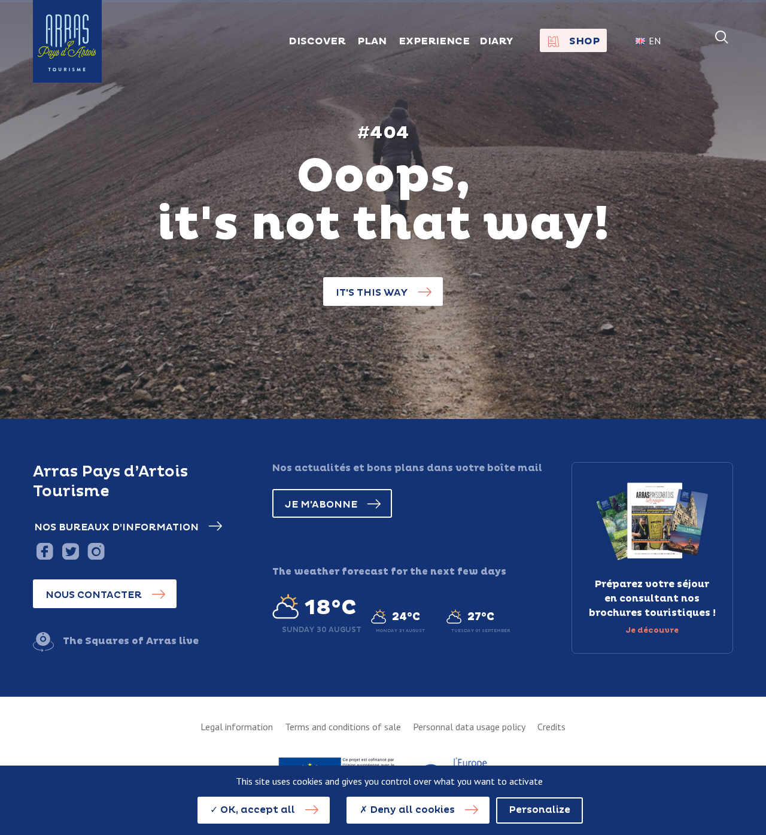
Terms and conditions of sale (343, 727)
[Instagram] (96, 551)
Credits (551, 727)
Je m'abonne (321, 505)
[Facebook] (44, 551)
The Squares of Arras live (131, 641)
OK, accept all (256, 810)
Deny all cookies (411, 810)
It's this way (372, 293)
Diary (496, 41)
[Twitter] (70, 551)
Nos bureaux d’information (116, 527)
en (655, 41)
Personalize (539, 810)
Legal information (236, 727)
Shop (584, 41)
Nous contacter (93, 595)
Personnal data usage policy (469, 727)
